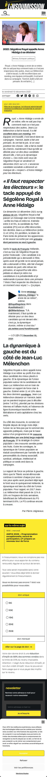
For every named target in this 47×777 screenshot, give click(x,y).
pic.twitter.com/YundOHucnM (23, 328)
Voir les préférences (23, 767)
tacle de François (20, 249)
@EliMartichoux (16, 310)
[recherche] (5, 13)
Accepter (23, 753)
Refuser (23, 760)
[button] (43, 722)
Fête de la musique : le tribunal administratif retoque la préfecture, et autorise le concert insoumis (23, 109)
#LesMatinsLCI (15, 307)
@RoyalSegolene (16, 304)
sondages (26, 394)
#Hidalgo (31, 292)
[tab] (23, 595)
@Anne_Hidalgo (27, 295)
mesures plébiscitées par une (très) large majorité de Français (23, 437)
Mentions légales (22, 773)
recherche (5, 15)
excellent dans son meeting (17, 134)
